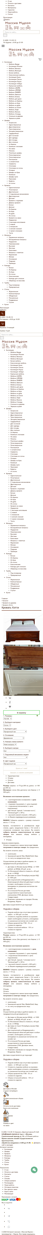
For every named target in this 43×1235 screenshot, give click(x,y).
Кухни (6, 304)
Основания (13, 259)
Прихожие (12, 179)
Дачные (11, 207)
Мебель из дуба (14, 105)
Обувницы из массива (17, 280)
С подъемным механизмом (19, 194)
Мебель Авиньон (15, 94)
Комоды (7, 265)
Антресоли (13, 122)
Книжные (12, 174)
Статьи (10, 14)
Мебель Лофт (14, 109)
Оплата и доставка (14, 3)
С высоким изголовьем (17, 222)
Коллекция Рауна (15, 81)
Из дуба (11, 213)
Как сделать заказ (10, 1189)
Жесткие (12, 248)
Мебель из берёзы (15, 101)
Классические (14, 276)
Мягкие (11, 257)
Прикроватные (14, 287)
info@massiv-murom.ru (10, 1134)
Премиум (12, 263)
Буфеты (12, 181)
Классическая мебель (17, 75)
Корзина (3, 327)
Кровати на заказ (15, 218)
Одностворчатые (15, 125)
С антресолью (14, 161)
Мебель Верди (14, 64)
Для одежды (13, 138)
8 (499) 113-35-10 (6, 317)
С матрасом (13, 226)
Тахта (11, 233)
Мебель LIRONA (15, 90)
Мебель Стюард (15, 114)
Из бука (11, 211)
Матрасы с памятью (16, 252)
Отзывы (7, 1178)
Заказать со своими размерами (21, 772)
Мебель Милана (15, 68)
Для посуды (13, 140)
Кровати (7, 185)
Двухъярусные (14, 196)
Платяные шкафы (15, 153)
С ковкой (12, 224)
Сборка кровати (10, 1180)
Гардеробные (14, 133)
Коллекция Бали (15, 77)
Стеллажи (12, 166)
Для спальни (13, 142)
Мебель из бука (14, 103)
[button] (38, 715)
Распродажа (8, 1183)
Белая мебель (14, 73)
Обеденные (13, 296)
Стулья (11, 302)
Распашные (13, 159)
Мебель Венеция (15, 70)
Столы (6, 289)
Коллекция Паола (15, 79)
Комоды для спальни (16, 278)
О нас (10, 1)
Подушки (12, 261)
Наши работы (13, 12)
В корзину (21, 712)
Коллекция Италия (15, 66)
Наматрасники (14, 244)
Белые (11, 205)
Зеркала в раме (14, 118)
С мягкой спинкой (15, 228)
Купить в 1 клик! (21, 768)
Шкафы (7, 120)
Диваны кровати (14, 203)
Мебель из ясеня (15, 107)
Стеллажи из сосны (16, 168)
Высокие (12, 246)
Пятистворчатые (15, 155)
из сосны (12, 183)
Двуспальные (13, 192)
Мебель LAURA (14, 88)
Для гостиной (13, 135)
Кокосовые (13, 250)
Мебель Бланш (14, 96)
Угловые (12, 170)
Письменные (13, 298)
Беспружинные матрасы (17, 239)
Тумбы (6, 283)
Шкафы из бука (14, 172)
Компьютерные (14, 293)
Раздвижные (13, 300)
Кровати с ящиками (16, 200)
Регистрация (7, 17)
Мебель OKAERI (15, 92)
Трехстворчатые (15, 129)
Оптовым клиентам (11, 1187)
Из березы (12, 209)
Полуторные (13, 190)
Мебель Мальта (14, 112)
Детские (12, 198)
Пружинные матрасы (16, 237)
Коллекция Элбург (15, 83)
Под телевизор (14, 285)
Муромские (13, 254)
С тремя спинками (15, 231)
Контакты (11, 5)
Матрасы (7, 235)
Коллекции (8, 62)
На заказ (12, 148)
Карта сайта (8, 1191)
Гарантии (11, 10)
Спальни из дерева (16, 116)
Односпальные (14, 187)
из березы (12, 144)
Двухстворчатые (14, 127)
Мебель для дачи (15, 99)
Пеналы (12, 151)
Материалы (12, 7)
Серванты (12, 164)
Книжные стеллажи (16, 146)
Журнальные (13, 291)
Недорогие (13, 220)
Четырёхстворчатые (16, 131)
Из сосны (12, 216)
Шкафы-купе (13, 177)
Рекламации (8, 1193)
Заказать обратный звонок (24, 1132)
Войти (7, 19)
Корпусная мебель (15, 86)
